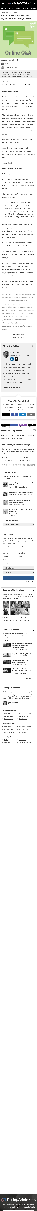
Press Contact (24, 620)
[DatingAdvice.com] (19, 3)
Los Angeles (7, 550)
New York (6, 547)
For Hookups (8, 719)
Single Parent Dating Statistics (22, 654)
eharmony (22, 740)
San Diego (21, 553)
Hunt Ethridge (13, 487)
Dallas (20, 556)
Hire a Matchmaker (10, 620)
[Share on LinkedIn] (22, 414)
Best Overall (8, 713)
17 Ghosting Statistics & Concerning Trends (20, 661)
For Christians (9, 732)
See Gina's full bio (11, 387)
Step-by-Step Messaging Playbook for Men (21, 484)
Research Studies (25, 460)
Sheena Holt (16, 656)
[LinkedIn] (12, 359)
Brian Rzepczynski (15, 504)
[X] (16, 359)
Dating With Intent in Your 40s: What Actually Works (19, 501)
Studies (26, 8)
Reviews (33, 8)
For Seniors (23, 719)
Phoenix (5, 559)
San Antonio (22, 550)
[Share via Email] (31, 414)
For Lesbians (23, 716)
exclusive (8, 208)
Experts (18, 8)
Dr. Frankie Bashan (15, 514)
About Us (7, 457)
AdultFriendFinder (25, 743)
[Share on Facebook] (14, 414)
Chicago (5, 553)
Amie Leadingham (15, 494)
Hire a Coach (8, 617)
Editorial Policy (24, 457)
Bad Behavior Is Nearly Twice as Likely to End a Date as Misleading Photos (23, 645)
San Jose (21, 559)
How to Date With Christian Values (21, 492)
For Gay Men (8, 716)
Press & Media (8, 460)
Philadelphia (22, 547)
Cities (11, 8)
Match (6, 740)
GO (19, 578)
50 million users (14, 451)
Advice (3, 8)
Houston (6, 556)
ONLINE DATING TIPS (19, 338)
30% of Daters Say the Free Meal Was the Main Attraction (22, 670)
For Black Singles (25, 713)
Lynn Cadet (15, 649)
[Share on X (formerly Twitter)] (6, 414)
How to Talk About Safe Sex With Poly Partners (20, 510)
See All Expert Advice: (10, 521)
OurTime (7, 743)
